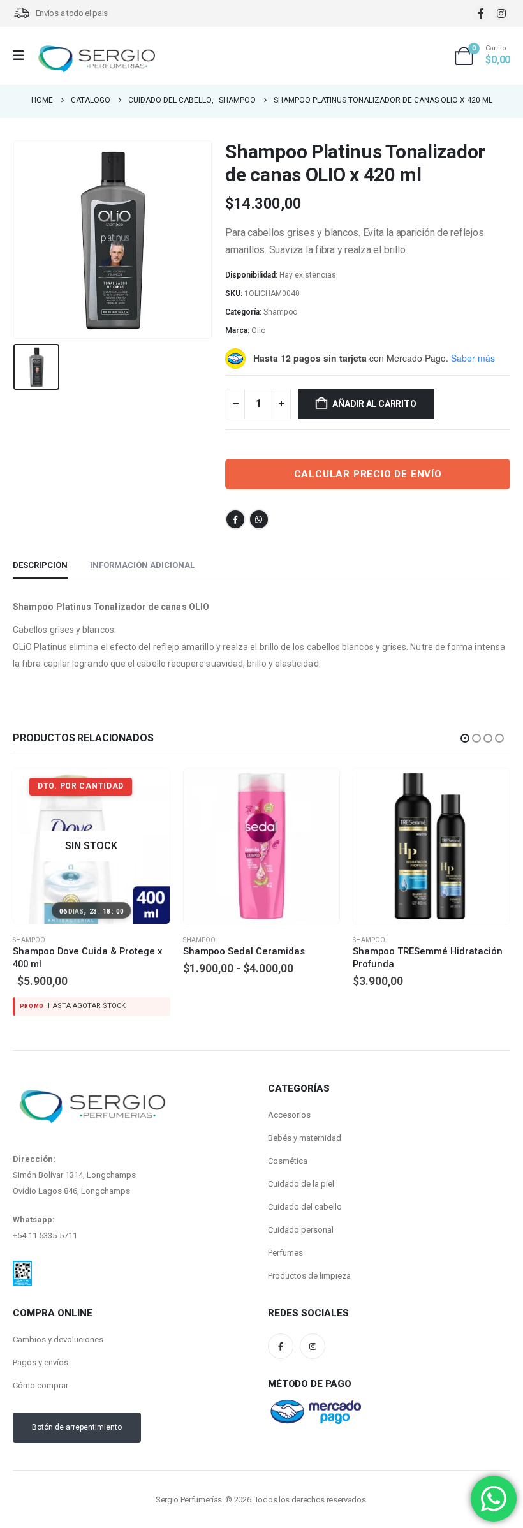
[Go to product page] (92, 846)
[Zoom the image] (22, 1248)
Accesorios (289, 1094)
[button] (465, 738)
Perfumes (285, 1232)
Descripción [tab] (40, 565)
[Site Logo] (96, 59)
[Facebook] (481, 14)
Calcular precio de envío (368, 474)
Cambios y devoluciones (58, 1319)
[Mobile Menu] (23, 55)
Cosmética (287, 1140)
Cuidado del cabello (305, 1186)
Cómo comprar (40, 1365)
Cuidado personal (301, 1209)
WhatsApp (259, 519)
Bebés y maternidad (304, 1117)
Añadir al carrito (374, 404)
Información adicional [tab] (142, 565)
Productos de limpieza (309, 1255)
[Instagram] (501, 14)
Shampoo (280, 312)
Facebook (235, 519)
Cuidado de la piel (301, 1163)
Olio (258, 330)
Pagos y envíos (40, 1342)
